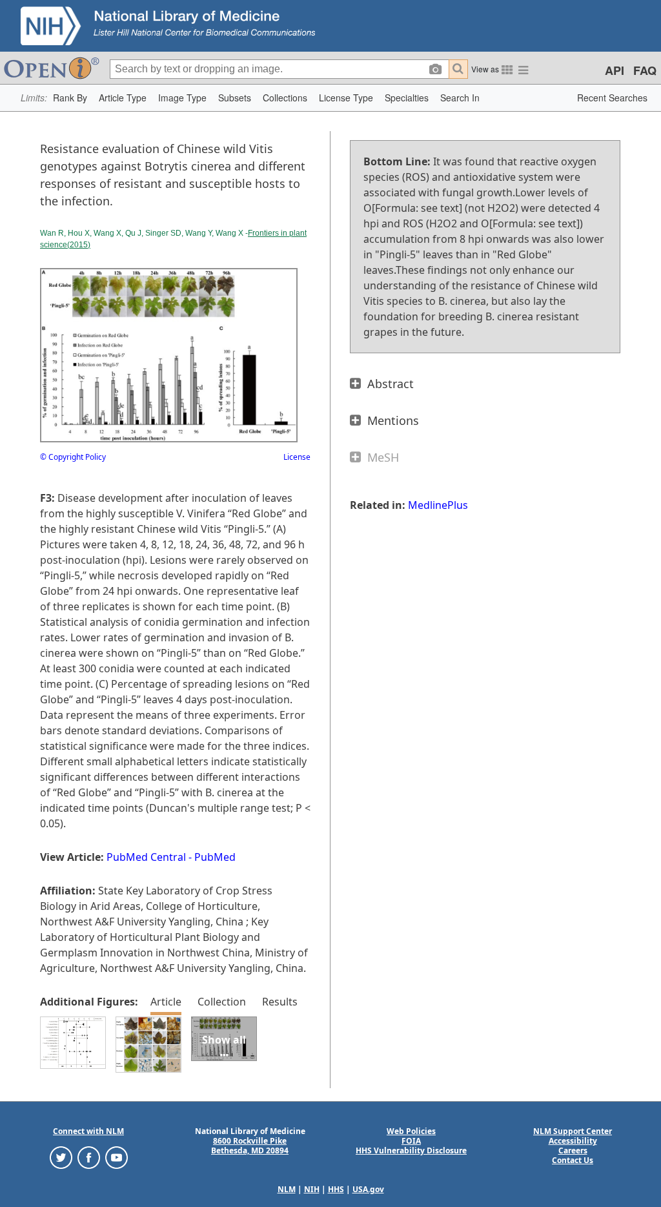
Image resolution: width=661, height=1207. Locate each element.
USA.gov (368, 1189)
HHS (336, 1189)
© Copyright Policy (73, 456)
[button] (70, 98)
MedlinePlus (438, 505)
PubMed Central (146, 857)
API (614, 70)
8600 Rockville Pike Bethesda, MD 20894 (250, 1145)
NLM (287, 1189)
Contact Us (572, 1160)
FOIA (411, 1140)
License (296, 456)
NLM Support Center (572, 1131)
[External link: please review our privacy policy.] (61, 1156)
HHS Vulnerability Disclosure (411, 1150)
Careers (572, 1150)
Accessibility (573, 1140)
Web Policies (411, 1131)
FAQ (644, 70)
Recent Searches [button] (612, 97)
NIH (312, 1189)
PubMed (215, 857)
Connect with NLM (88, 1131)
